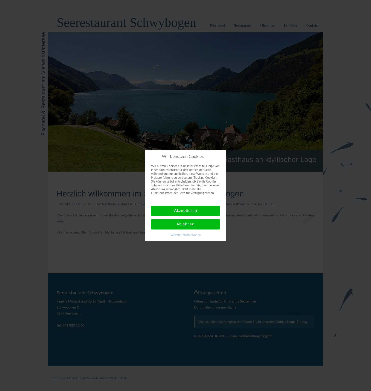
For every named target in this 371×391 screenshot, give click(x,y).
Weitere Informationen (185, 235)
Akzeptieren (185, 211)
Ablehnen (185, 224)
